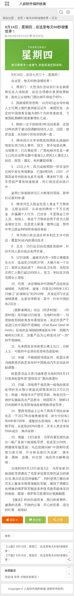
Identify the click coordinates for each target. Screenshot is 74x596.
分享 (60, 519)
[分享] (69, 560)
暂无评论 (38, 36)
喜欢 (14, 519)
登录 (16, 576)
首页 (20, 18)
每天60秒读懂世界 (37, 18)
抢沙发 (37, 519)
